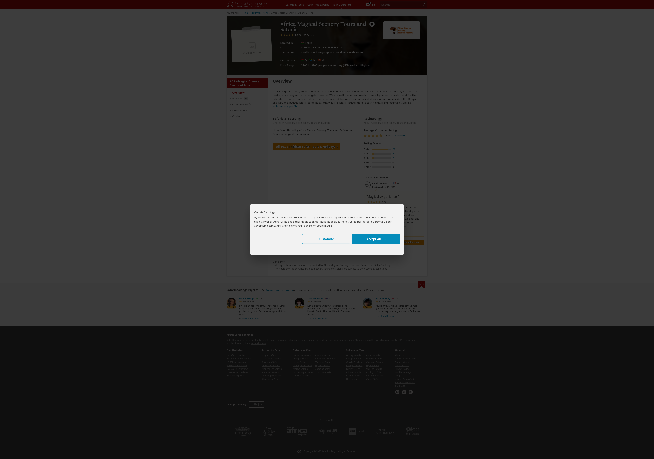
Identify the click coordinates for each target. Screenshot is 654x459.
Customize (326, 239)
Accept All (374, 239)
